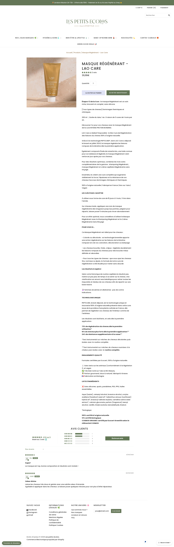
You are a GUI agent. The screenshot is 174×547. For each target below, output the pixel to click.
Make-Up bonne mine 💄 (104, 38)
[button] (87, 72)
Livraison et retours (79, 515)
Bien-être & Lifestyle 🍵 (76, 38)
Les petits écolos (52, 537)
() (151, 8)
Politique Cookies (56, 525)
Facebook (32, 510)
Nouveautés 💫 (128, 38)
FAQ (73, 517)
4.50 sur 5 (47, 437)
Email (30, 515)
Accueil (69, 52)
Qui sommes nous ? (79, 510)
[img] (30, 455)
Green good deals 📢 (87, 44)
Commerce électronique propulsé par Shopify (45, 539)
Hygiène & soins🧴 (51, 38)
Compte (139, 8)
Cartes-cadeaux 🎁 (149, 38)
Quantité (85, 83)
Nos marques (76, 512)
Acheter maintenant (118, 93)
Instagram (32, 512)
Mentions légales (56, 517)
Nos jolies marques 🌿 (25, 38)
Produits (77, 52)
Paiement (164, 8)
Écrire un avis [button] (117, 438)
